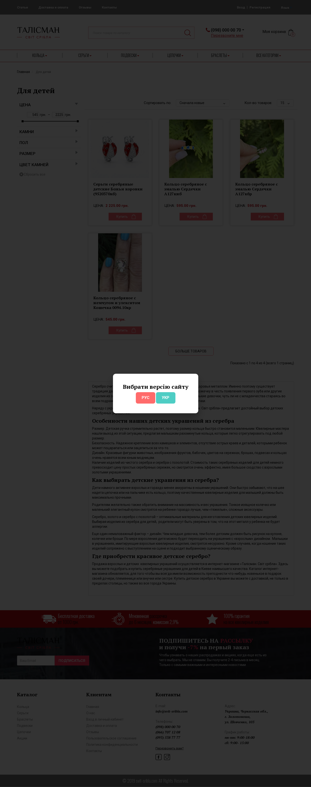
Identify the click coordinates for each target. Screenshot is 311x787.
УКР (165, 397)
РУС (145, 397)
